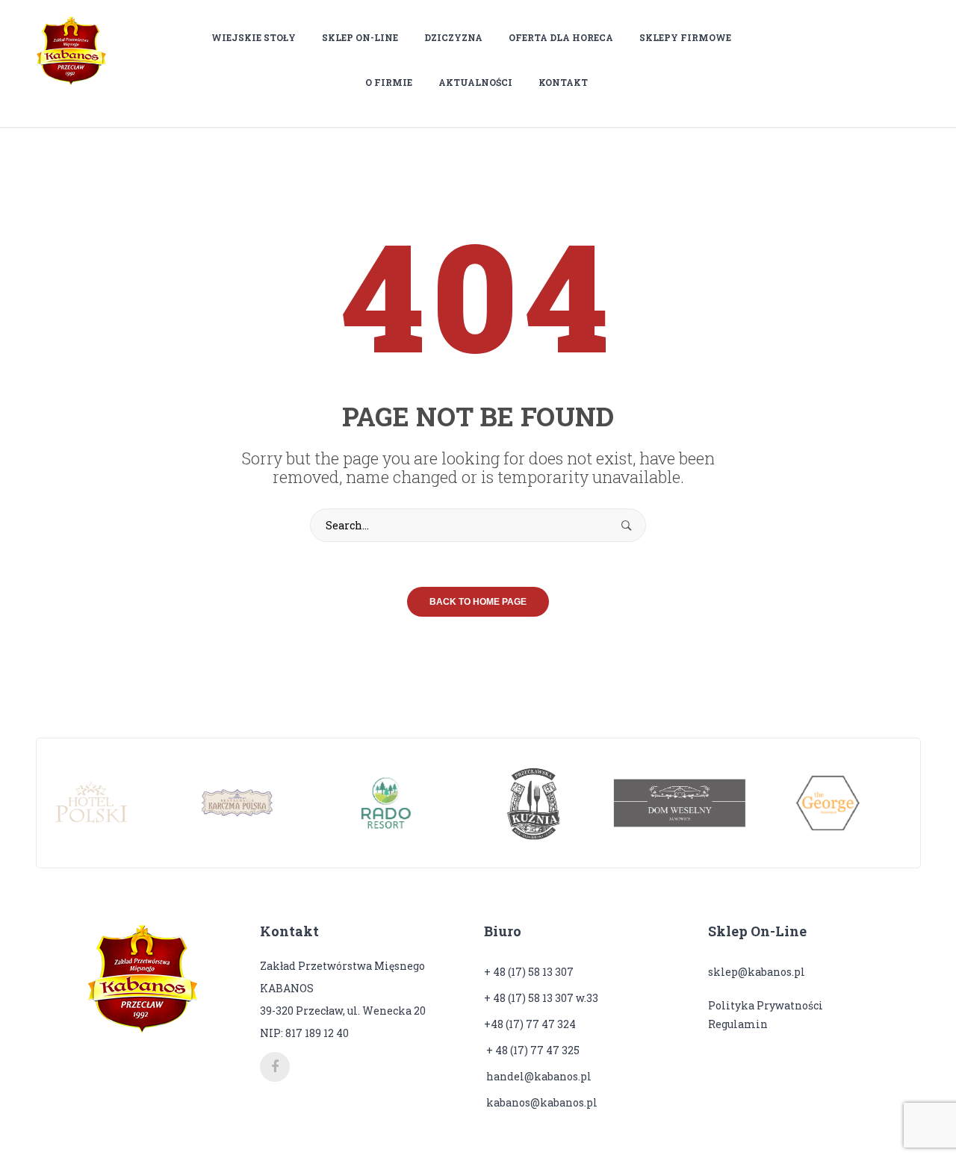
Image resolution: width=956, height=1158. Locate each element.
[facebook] (275, 1067)
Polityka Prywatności (765, 1005)
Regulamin (738, 1024)
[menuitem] (259, 37)
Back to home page (478, 602)
